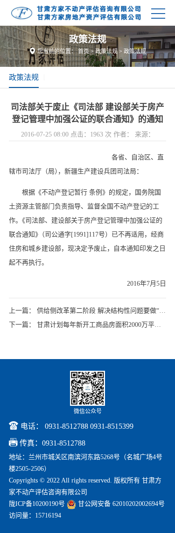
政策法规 (106, 51)
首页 (83, 51)
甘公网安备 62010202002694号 (120, 503)
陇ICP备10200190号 (37, 503)
